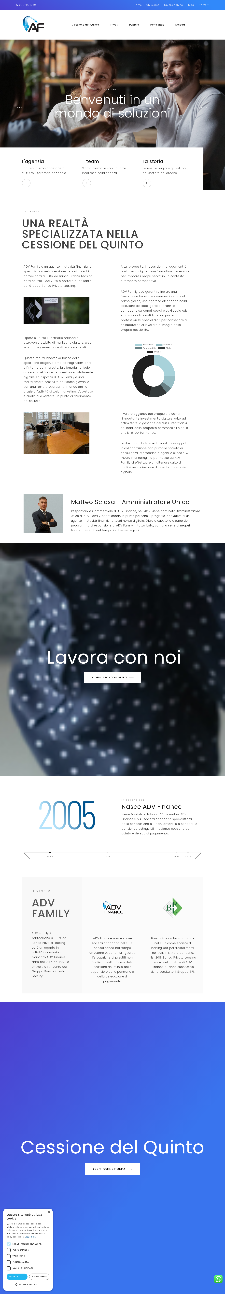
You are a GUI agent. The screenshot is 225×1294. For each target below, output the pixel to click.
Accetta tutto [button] (17, 1276)
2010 (107, 856)
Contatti (204, 5)
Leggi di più (30, 1236)
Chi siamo (152, 5)
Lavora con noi (174, 5)
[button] (28, 1284)
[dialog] (28, 1250)
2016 (176, 856)
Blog (191, 5)
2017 (188, 856)
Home (138, 5)
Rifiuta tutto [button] (39, 1276)
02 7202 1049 (27, 5)
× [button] (49, 1212)
